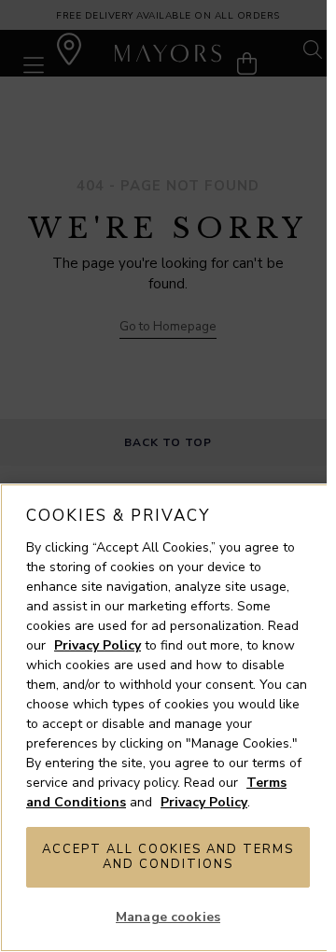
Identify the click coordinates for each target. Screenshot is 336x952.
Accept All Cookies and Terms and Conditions (168, 857)
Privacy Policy (97, 645)
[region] (168, 717)
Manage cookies (168, 917)
